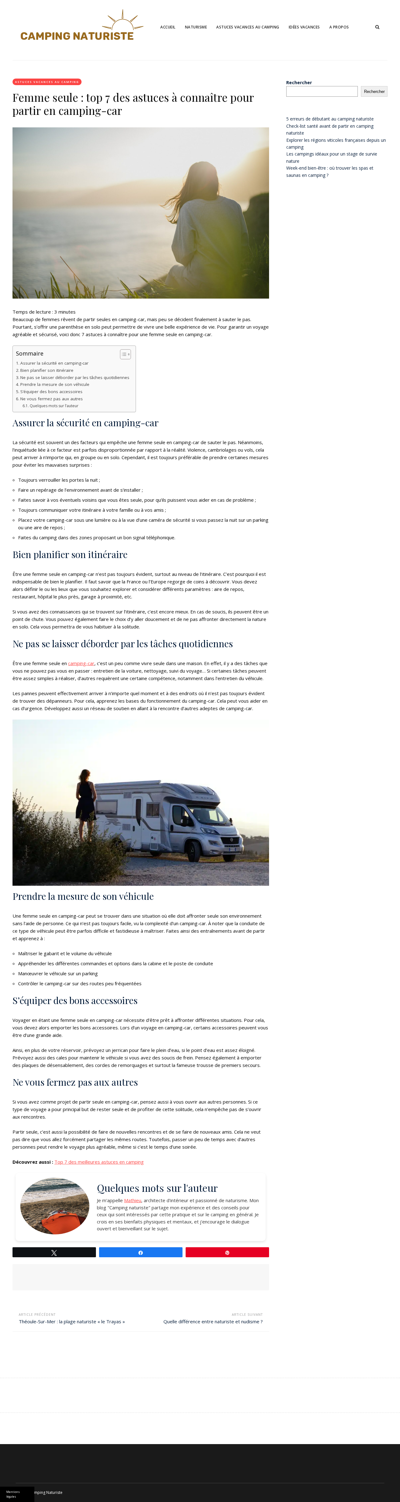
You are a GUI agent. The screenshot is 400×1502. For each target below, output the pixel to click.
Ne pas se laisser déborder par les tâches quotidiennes (74, 377)
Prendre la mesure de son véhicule (54, 384)
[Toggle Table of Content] (122, 354)
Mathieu (132, 1200)
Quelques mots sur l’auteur (54, 405)
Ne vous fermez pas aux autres (51, 399)
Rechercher (299, 82)
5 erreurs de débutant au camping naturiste (330, 119)
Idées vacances (304, 27)
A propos (339, 27)
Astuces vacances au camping (247, 27)
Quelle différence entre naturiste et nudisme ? (213, 1321)
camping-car (81, 663)
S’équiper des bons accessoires (51, 391)
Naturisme (196, 27)
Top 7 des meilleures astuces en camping (99, 1162)
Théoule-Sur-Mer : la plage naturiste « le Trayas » (72, 1321)
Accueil (168, 27)
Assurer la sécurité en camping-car (54, 363)
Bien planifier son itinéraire (46, 370)
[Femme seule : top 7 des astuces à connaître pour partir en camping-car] (140, 213)
